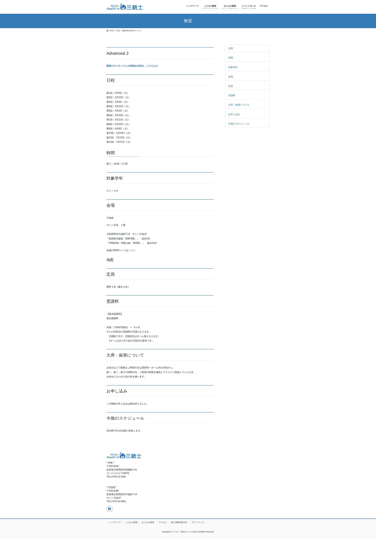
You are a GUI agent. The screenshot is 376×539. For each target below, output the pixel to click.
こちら (131, 250)
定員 (230, 86)
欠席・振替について (238, 105)
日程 (230, 48)
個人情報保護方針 (179, 522)
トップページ (115, 522)
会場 (230, 76)
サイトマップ (198, 522)
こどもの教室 (131, 522)
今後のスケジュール (238, 123)
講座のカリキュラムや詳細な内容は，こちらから (132, 66)
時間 (230, 57)
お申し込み (234, 114)
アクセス (162, 522)
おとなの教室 (148, 522)
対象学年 (233, 67)
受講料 (231, 95)
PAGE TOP (365, 520)
